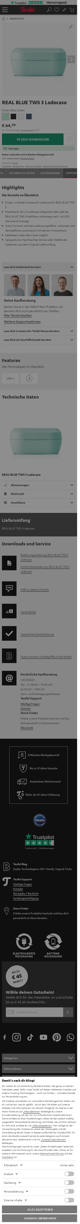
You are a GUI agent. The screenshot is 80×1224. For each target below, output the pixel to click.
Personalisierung (13, 1191)
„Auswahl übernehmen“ (53, 1139)
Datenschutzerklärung (51, 1153)
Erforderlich (11, 1165)
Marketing (10, 1182)
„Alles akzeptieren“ (42, 1125)
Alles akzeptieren (40, 1209)
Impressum (8, 1156)
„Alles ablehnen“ (31, 1111)
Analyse (8, 1174)
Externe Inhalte (13, 1200)
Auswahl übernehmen (40, 1218)
